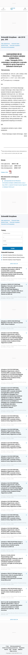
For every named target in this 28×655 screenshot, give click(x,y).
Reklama (20, 649)
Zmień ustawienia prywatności (10, 647)
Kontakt (15, 649)
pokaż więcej (13, 619)
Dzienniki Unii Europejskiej (7, 47)
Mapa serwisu (13, 651)
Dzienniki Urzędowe (15, 45)
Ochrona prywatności (15, 646)
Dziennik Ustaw (15, 43)
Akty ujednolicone (5, 43)
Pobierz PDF (4, 172)
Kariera (6, 649)
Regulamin (21, 647)
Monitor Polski (4, 45)
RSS (10, 649)
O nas (7, 646)
